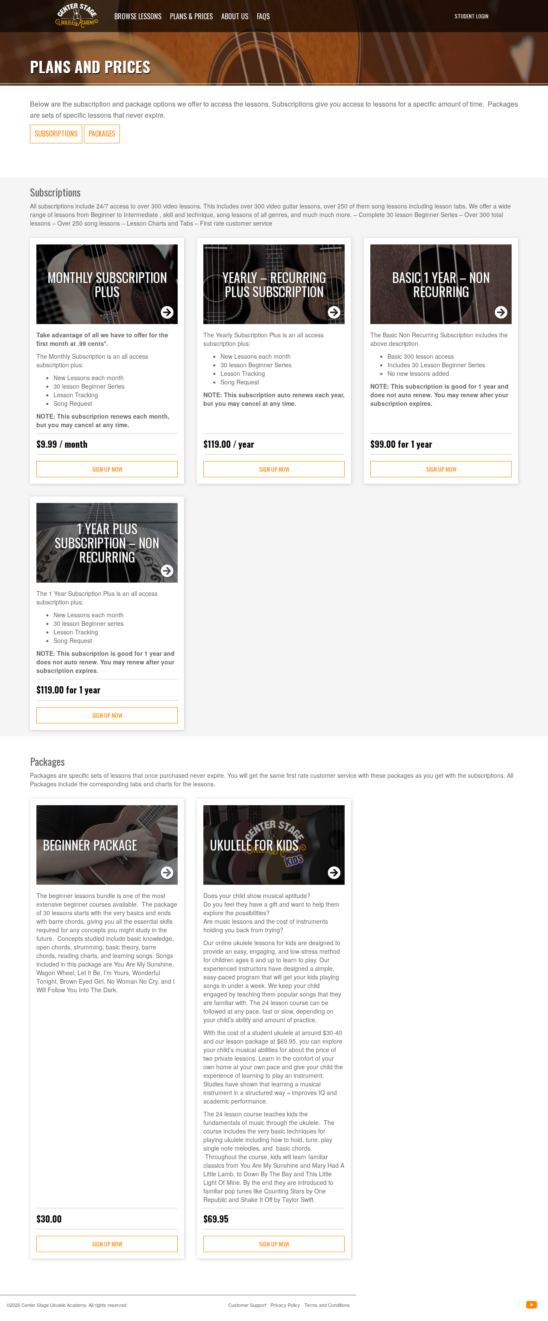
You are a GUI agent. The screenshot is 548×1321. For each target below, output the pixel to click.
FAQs (263, 16)
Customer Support (247, 1304)
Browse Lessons (137, 16)
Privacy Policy (285, 1304)
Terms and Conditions (327, 1304)
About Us (234, 16)
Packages (102, 133)
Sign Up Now (107, 468)
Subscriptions (56, 133)
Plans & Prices (191, 16)
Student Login (471, 16)
